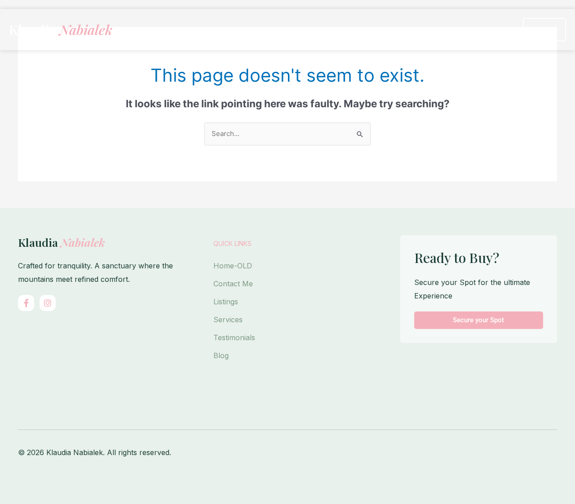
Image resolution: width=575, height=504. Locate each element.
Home (263, 29)
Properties (313, 29)
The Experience (390, 29)
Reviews (453, 29)
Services (228, 319)
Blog (221, 355)
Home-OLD (232, 265)
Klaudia (60, 30)
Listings (225, 301)
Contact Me (233, 283)
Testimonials (234, 337)
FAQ (498, 29)
